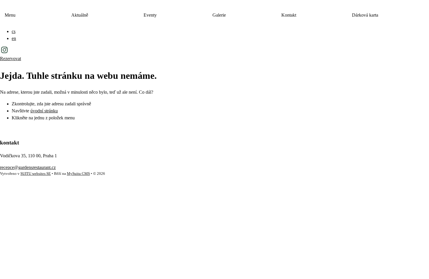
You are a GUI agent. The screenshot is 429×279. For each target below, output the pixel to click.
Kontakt (288, 15)
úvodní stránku (44, 110)
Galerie (219, 15)
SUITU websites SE (35, 174)
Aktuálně (79, 15)
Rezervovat (10, 58)
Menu (10, 15)
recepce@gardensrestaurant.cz (28, 167)
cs (13, 31)
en (14, 38)
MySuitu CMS (78, 174)
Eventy (150, 15)
